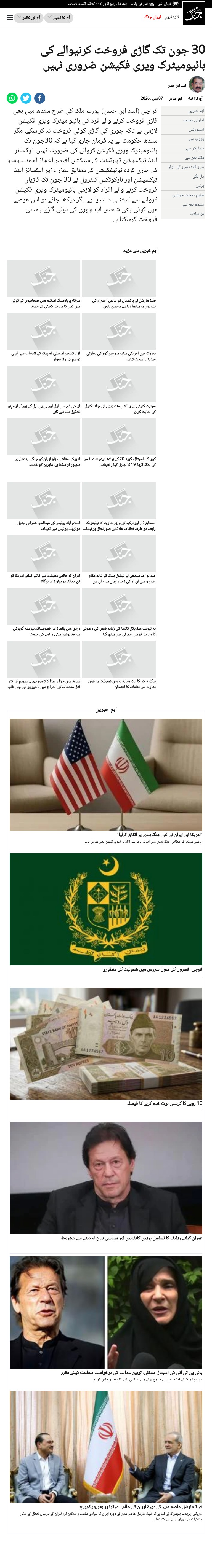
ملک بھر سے (194, 158)
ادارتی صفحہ (193, 120)
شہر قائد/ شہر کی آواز (186, 167)
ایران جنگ (152, 17)
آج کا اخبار (61, 18)
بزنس (200, 186)
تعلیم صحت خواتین (188, 195)
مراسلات (197, 214)
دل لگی (198, 176)
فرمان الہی (164, 4)
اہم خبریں (175, 98)
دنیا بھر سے (195, 148)
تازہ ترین (172, 17)
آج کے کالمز (31, 18)
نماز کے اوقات (139, 4)
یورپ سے (196, 139)
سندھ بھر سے (193, 204)
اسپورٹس (196, 129)
